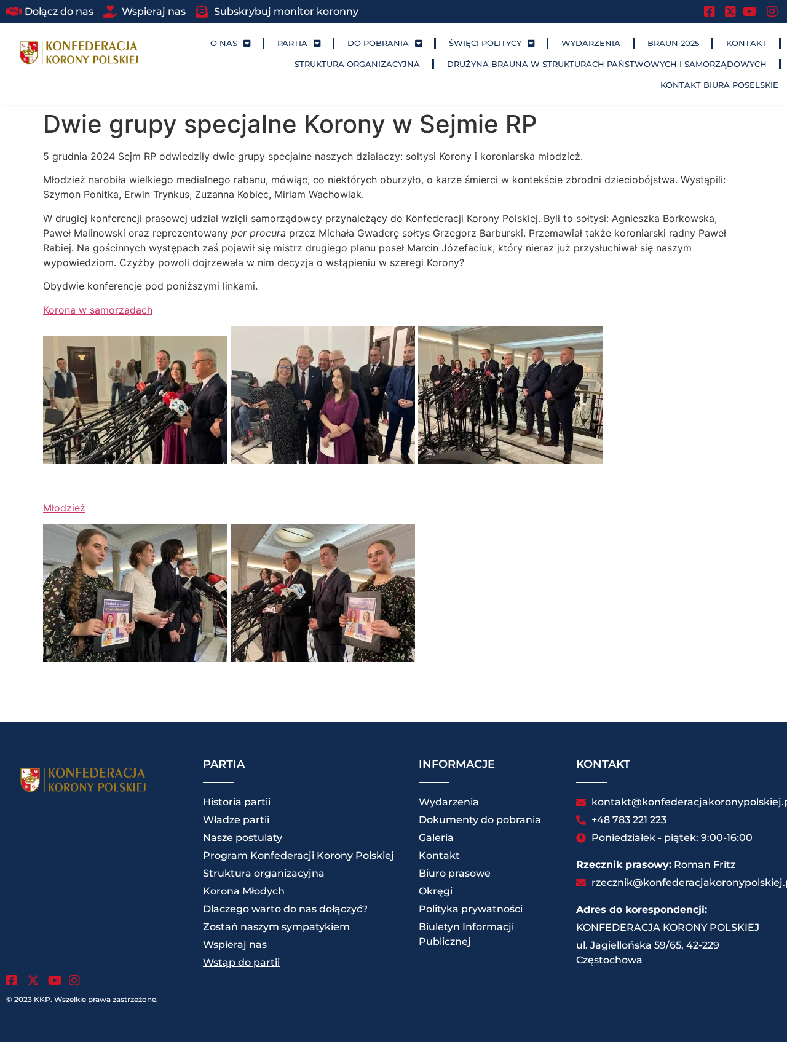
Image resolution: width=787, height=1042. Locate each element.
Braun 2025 (673, 43)
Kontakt (746, 43)
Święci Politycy (485, 43)
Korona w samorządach (97, 310)
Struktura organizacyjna (357, 64)
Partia (292, 43)
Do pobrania (378, 43)
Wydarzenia (590, 43)
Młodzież (64, 508)
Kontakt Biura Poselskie (719, 85)
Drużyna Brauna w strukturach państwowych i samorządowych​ (607, 64)
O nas (223, 43)
